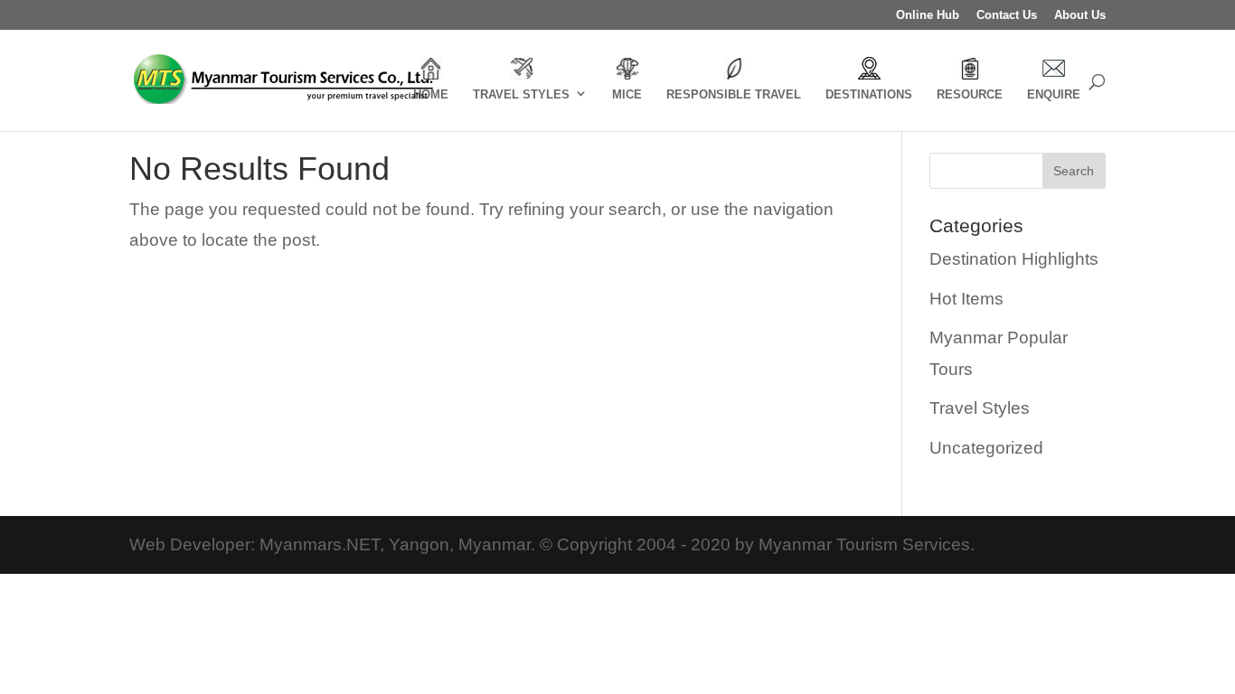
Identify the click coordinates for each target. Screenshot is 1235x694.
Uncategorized (986, 447)
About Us (1080, 15)
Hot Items (966, 298)
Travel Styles (979, 408)
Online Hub (927, 15)
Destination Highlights (1013, 258)
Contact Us (1006, 15)
